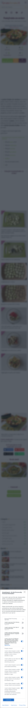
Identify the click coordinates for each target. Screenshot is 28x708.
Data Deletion (5, 705)
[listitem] (14, 619)
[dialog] (14, 649)
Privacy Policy (22, 705)
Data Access (14, 705)
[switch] (22, 622)
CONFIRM (8, 699)
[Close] (25, 592)
